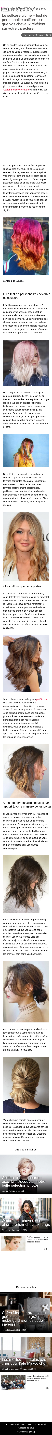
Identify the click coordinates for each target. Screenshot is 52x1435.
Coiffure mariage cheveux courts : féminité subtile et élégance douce (37, 1239)
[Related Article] (26, 1215)
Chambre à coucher (11, 1369)
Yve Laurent (29, 35)
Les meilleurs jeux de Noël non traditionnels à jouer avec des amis (37, 1378)
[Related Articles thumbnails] (13, 1257)
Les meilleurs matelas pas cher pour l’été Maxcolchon (25, 1361)
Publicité (42, 1424)
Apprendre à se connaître (16, 89)
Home (4, 7)
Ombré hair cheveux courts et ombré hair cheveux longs (26, 1223)
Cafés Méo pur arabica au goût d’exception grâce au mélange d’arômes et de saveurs (24, 1318)
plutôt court (42, 699)
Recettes (6, 1330)
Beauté (5, 1191)
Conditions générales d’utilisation (21, 1424)
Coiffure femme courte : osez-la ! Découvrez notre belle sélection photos (23, 1181)
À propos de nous (26, 1428)
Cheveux (6, 1230)
